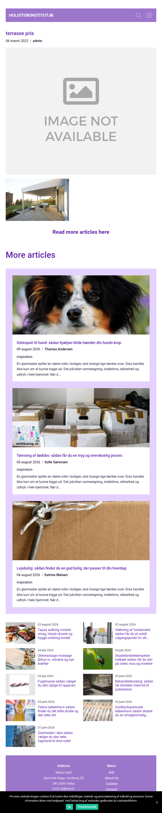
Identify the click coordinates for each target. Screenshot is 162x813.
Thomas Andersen (59, 349)
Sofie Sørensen (56, 462)
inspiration (24, 357)
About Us (111, 778)
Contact (111, 789)
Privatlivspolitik (87, 806)
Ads (111, 772)
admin (37, 41)
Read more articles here (81, 232)
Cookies (111, 784)
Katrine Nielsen (56, 575)
